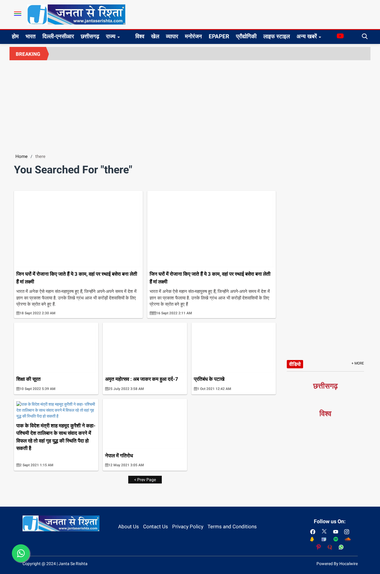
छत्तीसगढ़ (90, 36)
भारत (31, 36)
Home (21, 156)
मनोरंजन (193, 36)
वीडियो (295, 364)
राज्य (110, 36)
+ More (358, 363)
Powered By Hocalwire (337, 563)
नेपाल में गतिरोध (119, 456)
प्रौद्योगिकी (246, 36)
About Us (128, 526)
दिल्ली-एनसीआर (58, 36)
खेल (155, 36)
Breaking (28, 54)
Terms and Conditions (232, 526)
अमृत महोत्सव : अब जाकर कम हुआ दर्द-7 (141, 379)
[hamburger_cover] (17, 14)
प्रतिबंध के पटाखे (209, 379)
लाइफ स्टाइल (276, 36)
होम (15, 36)
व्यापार (172, 36)
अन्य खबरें (307, 36)
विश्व (139, 36)
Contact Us (155, 526)
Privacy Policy (187, 526)
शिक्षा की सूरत (28, 379)
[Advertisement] (190, 104)
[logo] (76, 14)
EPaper (219, 36)
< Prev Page (145, 479)
